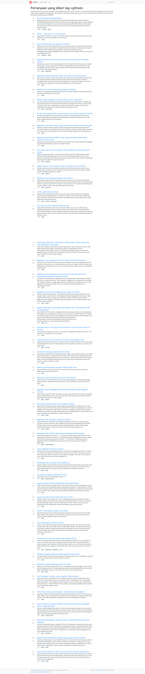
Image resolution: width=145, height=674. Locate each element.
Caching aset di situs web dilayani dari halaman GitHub (56, 538)
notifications (44, 55)
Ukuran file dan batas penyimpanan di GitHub (53, 352)
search (42, 303)
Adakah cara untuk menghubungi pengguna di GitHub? (56, 89)
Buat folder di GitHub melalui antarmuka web (53, 206)
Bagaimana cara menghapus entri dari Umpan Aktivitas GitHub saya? (61, 260)
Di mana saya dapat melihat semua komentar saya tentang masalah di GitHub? (65, 113)
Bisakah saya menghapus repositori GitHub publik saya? (57, 367)
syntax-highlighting (49, 444)
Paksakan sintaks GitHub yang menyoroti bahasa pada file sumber (60, 433)
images (46, 647)
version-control (49, 109)
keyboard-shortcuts (49, 478)
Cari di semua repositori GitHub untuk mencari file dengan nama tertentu (63, 652)
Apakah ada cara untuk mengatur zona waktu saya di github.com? (60, 340)
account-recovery (49, 615)
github (49, 29)
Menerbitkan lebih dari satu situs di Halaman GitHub (55, 404)
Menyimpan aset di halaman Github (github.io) (53, 463)
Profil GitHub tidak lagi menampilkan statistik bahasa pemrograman (61, 592)
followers (47, 429)
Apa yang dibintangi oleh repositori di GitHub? (53, 44)
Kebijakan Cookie (34, 672)
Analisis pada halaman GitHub (47, 192)
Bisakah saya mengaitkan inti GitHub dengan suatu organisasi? (59, 100)
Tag (49, 2)
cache (46, 470)
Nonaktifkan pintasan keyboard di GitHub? (52, 475)
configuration (55, 549)
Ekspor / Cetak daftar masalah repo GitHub (52, 511)
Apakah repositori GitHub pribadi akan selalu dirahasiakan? (58, 483)
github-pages (48, 71)
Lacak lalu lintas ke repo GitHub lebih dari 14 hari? (55, 497)
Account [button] (111, 2)
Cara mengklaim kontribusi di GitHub (50, 449)
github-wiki (48, 187)
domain (46, 415)
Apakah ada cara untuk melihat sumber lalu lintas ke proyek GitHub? (61, 166)
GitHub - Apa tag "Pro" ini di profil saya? (51, 34)
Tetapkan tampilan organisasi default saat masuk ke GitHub (58, 554)
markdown (44, 29)
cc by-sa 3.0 (100, 670)
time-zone (47, 347)
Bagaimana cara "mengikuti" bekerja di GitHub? (54, 419)
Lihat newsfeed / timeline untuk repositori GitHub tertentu (58, 576)
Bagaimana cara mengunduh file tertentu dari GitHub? (56, 378)
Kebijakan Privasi (44, 672)
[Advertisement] (62, 230)
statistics (47, 399)
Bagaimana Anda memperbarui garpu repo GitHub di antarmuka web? (61, 76)
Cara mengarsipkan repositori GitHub (50, 523)
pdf (46, 323)
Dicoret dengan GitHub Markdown (49, 18)
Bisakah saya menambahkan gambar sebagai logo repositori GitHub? (61, 638)
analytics (47, 173)
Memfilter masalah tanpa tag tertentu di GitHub (54, 564)
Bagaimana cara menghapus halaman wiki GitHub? (55, 178)
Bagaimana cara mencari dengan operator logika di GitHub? (58, 292)
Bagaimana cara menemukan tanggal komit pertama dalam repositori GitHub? (64, 125)
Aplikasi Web (43, 2)
